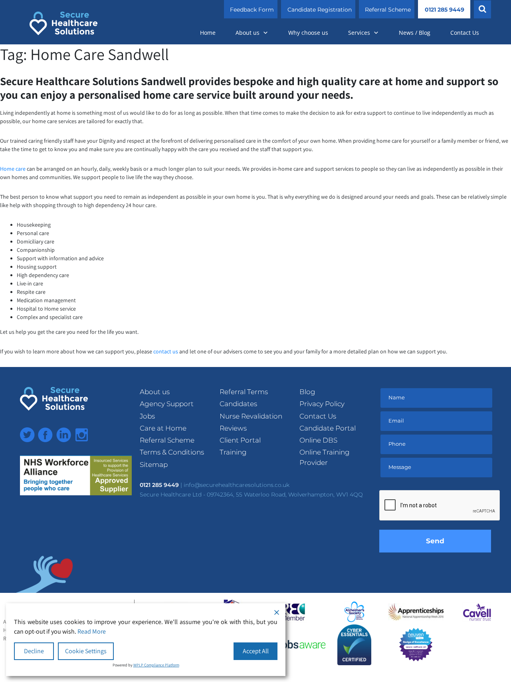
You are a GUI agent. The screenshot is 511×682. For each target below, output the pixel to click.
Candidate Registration (319, 9)
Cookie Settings (86, 651)
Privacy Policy (322, 404)
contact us (165, 351)
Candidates (238, 404)
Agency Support (167, 404)
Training (233, 452)
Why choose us (308, 32)
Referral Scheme (388, 9)
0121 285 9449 (444, 9)
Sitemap (154, 465)
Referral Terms (244, 392)
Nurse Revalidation (251, 416)
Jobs (147, 416)
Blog (307, 392)
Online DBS (318, 440)
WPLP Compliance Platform (156, 665)
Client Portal (240, 440)
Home (208, 32)
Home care (13, 168)
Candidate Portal (327, 428)
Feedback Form (252, 9)
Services (359, 32)
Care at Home (163, 428)
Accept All (256, 651)
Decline (34, 651)
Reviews (233, 428)
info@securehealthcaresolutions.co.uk (236, 485)
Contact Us (464, 32)
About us (247, 32)
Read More (91, 631)
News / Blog (414, 32)
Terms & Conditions (172, 452)
